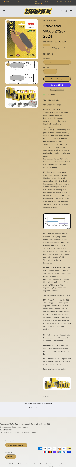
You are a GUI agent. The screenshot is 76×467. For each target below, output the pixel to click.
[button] (4, 11)
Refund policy (44, 463)
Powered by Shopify (32, 463)
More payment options (57, 90)
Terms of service (66, 463)
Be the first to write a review (38, 408)
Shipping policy (52, 466)
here (68, 295)
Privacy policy (54, 463)
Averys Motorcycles (20, 463)
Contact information (65, 466)
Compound (46, 58)
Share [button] (47, 396)
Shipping (56, 48)
